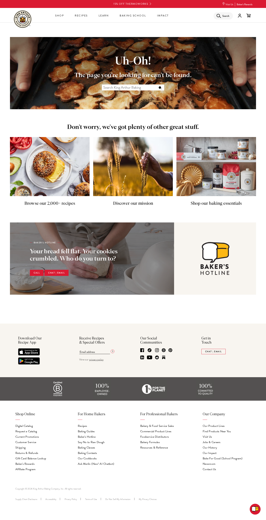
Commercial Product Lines (155, 431)
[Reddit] (157, 358)
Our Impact (210, 453)
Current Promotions (27, 437)
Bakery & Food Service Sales (157, 426)
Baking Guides (86, 431)
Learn (104, 16)
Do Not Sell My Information (118, 499)
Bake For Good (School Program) (223, 458)
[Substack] (164, 358)
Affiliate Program (25, 469)
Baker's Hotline (87, 437)
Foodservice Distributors (154, 437)
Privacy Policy (71, 499)
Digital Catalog (24, 426)
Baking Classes (86, 447)
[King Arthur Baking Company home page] (23, 19)
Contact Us (209, 469)
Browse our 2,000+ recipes (49, 203)
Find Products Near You (217, 431)
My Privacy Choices (148, 499)
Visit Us (229, 4)
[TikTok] (149, 350)
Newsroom (209, 464)
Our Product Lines (214, 426)
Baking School (133, 16)
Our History (210, 447)
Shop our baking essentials (216, 203)
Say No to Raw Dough (91, 442)
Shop (59, 16)
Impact (163, 16)
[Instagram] (157, 350)
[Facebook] (142, 350)
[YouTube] (149, 358)
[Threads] (164, 350)
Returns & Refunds (26, 453)
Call (37, 272)
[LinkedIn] (142, 358)
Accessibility (50, 499)
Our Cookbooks (87, 458)
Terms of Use (91, 499)
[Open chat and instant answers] (255, 509)
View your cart (248, 16)
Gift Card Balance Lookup (30, 458)
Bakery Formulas (150, 442)
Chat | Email (56, 272)
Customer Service (25, 442)
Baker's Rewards (244, 4)
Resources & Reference (154, 447)
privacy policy (96, 359)
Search (160, 88)
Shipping (20, 447)
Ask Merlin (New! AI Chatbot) (96, 464)
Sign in (240, 16)
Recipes (81, 16)
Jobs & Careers (212, 442)
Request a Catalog (26, 431)
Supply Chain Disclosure (26, 499)
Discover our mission (133, 203)
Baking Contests (87, 453)
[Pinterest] (170, 350)
